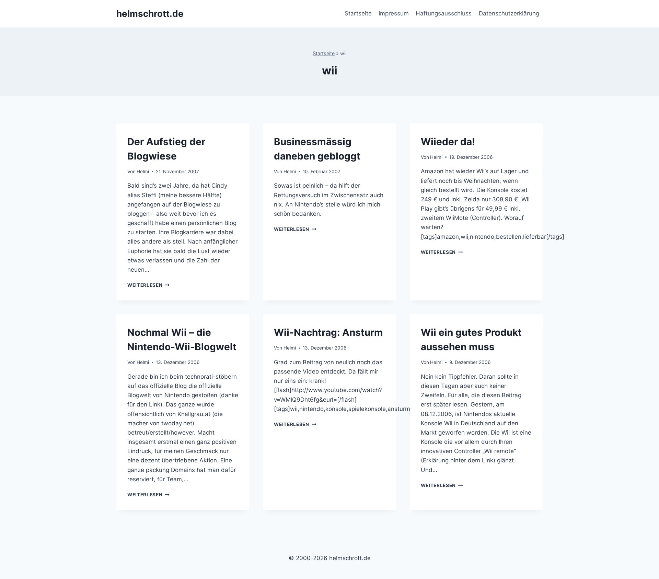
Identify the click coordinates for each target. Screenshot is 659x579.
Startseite (358, 13)
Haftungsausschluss (444, 13)
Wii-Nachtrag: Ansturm (328, 332)
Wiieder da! (448, 141)
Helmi (143, 171)
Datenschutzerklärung (509, 13)
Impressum (394, 13)
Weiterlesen (148, 285)
